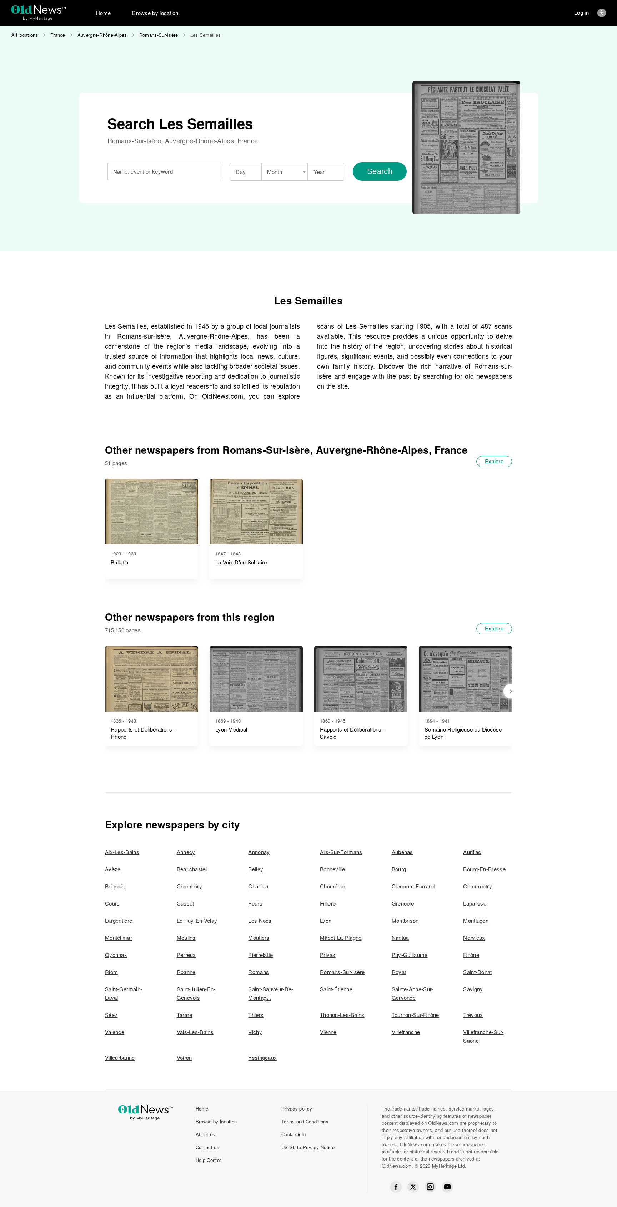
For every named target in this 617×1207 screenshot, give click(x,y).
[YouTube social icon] (447, 1187)
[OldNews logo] (38, 9)
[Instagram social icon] (430, 1187)
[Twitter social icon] (413, 1187)
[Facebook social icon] (396, 1187)
